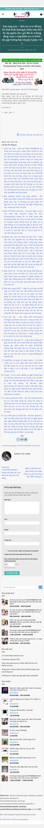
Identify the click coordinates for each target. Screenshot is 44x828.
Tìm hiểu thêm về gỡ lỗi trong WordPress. (14, 819)
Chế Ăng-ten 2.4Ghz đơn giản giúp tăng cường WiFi (20, 675)
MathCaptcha (12, 567)
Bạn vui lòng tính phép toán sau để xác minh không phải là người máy (20, 560)
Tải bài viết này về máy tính (31, 135)
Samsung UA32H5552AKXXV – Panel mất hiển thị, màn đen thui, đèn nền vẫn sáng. (11, 472)
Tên (6, 519)
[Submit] (40, 587)
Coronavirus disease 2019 (11, 659)
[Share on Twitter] (22, 439)
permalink (37, 445)
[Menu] (3, 14)
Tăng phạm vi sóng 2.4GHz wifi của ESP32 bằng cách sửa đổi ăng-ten (20, 670)
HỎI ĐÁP (22, 20)
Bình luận (7, 500)
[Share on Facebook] (18, 439)
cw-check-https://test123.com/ (12, 655)
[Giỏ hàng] (41, 14)
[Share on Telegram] (26, 439)
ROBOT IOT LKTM (30, 50)
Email (6, 530)
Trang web (7, 540)
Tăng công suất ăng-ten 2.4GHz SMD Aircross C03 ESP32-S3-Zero (19, 664)
